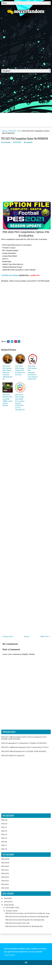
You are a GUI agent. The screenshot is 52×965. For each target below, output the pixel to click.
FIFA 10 (4, 824)
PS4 (18, 131)
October (9, 911)
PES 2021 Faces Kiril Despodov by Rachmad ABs (24, 920)
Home (4, 131)
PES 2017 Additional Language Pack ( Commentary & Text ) (24, 747)
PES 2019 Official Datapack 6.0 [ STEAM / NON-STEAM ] (23, 751)
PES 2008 (5, 859)
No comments (28, 142)
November (10, 907)
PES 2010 (5, 866)
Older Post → (45, 636)
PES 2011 (5, 870)
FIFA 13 (4, 831)
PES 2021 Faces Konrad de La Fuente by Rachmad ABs (27, 917)
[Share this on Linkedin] (19, 341)
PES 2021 (12, 131)
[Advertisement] (26, 41)
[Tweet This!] (12, 341)
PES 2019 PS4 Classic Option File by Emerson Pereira (20, 370)
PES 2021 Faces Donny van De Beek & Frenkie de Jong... (27, 913)
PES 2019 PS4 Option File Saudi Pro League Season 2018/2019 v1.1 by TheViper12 (20, 402)
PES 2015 (5, 884)
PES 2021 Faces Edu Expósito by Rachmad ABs (24, 926)
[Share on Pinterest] (15, 341)
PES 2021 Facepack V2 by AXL (17, 923)
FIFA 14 (4, 834)
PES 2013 (5, 877)
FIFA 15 (4, 838)
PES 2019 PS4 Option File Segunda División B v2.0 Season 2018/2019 (32, 372)
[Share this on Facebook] (8, 341)
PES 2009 (5, 863)
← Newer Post (7, 636)
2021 (6, 902)
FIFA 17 (4, 845)
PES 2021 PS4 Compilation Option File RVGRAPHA (24, 138)
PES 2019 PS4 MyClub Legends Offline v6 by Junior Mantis (8, 400)
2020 (6, 905)
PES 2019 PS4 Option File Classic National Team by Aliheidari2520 (7, 372)
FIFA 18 (4, 849)
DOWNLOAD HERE (9, 275)
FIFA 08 (4, 820)
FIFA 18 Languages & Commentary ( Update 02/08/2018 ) (24, 743)
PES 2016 (5, 888)
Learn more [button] (9, 955)
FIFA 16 (4, 842)
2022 (6, 898)
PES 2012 (5, 873)
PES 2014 (5, 881)
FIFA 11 (4, 827)
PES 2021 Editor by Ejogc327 (13, 755)
